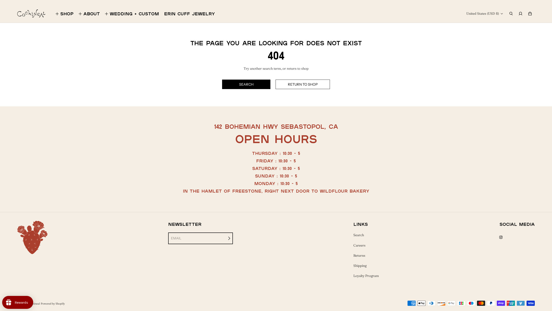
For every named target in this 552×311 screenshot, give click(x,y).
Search (358, 235)
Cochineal (34, 303)
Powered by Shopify (53, 303)
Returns (359, 255)
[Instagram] (501, 237)
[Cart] (530, 13)
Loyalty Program (366, 276)
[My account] (520, 13)
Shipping (360, 266)
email (176, 238)
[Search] (511, 13)
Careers (359, 245)
